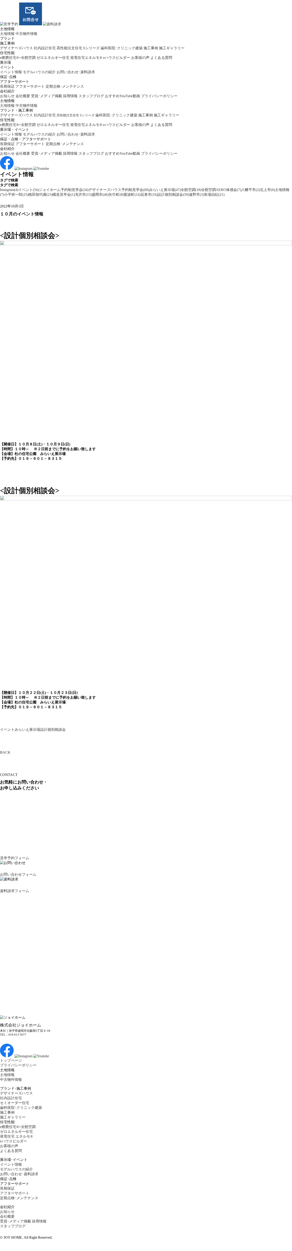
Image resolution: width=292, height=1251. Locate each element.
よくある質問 (161, 58)
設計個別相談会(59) (173, 194)
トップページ (11, 1060)
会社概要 (23, 96)
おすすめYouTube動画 (122, 96)
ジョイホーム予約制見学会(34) (64, 190)
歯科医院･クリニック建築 (122, 48)
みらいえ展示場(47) (165, 190)
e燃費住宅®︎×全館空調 (18, 58)
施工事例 (150, 48)
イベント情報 (11, 72)
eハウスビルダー (116, 58)
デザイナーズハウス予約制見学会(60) (119, 190)
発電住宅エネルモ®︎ (86, 58)
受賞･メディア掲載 (46, 96)
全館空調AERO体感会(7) (221, 190)
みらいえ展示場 (27, 729)
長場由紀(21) (214, 194)
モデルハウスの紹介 (39, 72)
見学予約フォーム (14, 858)
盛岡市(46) (100, 194)
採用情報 (70, 96)
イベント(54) (28, 190)
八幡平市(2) (250, 190)
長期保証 (7, 86)
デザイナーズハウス (16, 48)
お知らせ (7, 96)
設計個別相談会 (53, 729)
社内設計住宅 (45, 48)
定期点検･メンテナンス (65, 86)
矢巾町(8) (116, 194)
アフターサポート (30, 86)
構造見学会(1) (63, 194)
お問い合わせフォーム (18, 874)
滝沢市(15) (83, 194)
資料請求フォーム (14, 891)
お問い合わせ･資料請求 (76, 72)
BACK (5, 752)
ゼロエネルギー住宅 (52, 58)
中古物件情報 (26, 34)
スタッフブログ (91, 96)
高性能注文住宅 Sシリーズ (78, 48)
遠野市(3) (196, 194)
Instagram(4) (9, 190)
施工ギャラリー (172, 48)
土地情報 (7, 34)
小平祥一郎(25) (16, 194)
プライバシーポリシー (159, 96)
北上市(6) (267, 190)
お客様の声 (140, 58)
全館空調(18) (191, 190)
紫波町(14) (132, 194)
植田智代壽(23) (40, 194)
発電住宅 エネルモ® (16, 1136)
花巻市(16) (149, 194)
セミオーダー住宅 (14, 1103)
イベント (7, 729)
